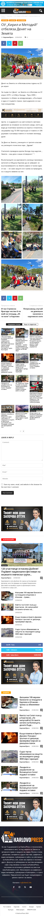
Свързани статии (14, 324)
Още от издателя (30, 324)
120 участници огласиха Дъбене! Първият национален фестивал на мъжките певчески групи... (20, 571)
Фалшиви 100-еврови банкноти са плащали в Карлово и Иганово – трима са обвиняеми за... (31, 702)
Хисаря (31, 907)
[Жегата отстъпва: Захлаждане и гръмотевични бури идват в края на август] (22, 408)
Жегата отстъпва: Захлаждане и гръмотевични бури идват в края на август (22, 416)
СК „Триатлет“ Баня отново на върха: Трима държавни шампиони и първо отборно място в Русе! (22, 387)
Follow (38, 650)
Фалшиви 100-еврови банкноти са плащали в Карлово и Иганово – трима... (28, 594)
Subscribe (37, 655)
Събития (12, 20)
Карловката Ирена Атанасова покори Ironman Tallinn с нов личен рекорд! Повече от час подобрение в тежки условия (36, 397)
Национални (20, 411)
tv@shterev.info (25, 883)
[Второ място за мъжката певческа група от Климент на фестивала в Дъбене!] (36, 408)
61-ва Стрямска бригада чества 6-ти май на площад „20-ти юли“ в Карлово (11, 313)
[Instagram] (19, 887)
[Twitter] (9, 43)
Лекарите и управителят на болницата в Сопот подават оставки (35, 365)
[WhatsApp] (20, 43)
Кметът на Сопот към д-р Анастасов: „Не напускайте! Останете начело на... (26, 607)
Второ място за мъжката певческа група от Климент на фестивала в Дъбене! (36, 416)
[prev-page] (20, 431)
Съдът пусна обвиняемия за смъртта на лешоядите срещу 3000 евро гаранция (22, 368)
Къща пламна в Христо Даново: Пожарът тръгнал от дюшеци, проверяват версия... (28, 619)
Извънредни (20, 337)
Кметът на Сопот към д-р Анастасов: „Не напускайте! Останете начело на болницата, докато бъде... (31, 720)
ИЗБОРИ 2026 (31, 910)
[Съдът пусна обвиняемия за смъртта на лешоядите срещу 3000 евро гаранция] (22, 358)
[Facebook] (3, 43)
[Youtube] (30, 887)
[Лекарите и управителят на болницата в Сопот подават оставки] (36, 357)
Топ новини (21, 20)
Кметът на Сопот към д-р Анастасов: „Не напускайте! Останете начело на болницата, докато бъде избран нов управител (36, 342)
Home (3, 16)
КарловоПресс (8, 37)
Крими (38, 907)
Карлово (9, 16)
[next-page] (23, 431)
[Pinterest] (14, 43)
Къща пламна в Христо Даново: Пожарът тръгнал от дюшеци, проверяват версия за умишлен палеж (7, 367)
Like (39, 645)
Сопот (24, 907)
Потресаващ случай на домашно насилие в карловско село (33, 313)
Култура (10, 910)
